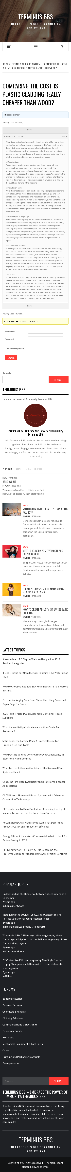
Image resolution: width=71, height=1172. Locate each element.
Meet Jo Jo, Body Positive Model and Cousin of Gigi (43, 552)
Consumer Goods (14, 905)
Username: (10, 331)
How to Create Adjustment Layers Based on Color (45, 611)
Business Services (12, 1005)
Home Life (8, 1037)
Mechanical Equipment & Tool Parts (25, 926)
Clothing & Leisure (12, 1018)
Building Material (12, 998)
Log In (11, 357)
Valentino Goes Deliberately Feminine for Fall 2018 (45, 510)
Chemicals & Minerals (14, 1011)
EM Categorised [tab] (33, 469)
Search (6, 373)
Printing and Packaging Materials (21, 1057)
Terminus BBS (35, 16)
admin (8, 485)
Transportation (11, 1063)
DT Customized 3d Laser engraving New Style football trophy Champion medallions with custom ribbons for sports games (33, 964)
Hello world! (9, 482)
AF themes (42, 1166)
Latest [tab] (18, 469)
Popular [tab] (7, 469)
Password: (9, 339)
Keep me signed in (15, 348)
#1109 (64, 136)
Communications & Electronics (19, 1024)
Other (8, 976)
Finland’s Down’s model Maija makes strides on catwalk (43, 590)
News (25, 505)
